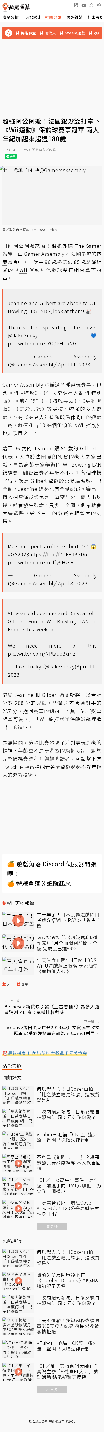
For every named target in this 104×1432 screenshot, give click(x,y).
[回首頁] (16, 7)
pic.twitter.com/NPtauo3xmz (41, 653)
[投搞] (76, 5)
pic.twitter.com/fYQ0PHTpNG (42, 343)
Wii (9, 984)
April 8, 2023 (73, 583)
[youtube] (83, 5)
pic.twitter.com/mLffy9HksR (41, 562)
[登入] (91, 5)
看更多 (52, 1226)
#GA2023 (18, 554)
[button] (99, 5)
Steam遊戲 (75, 33)
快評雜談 (74, 17)
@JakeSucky (23, 335)
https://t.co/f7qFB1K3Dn (58, 554)
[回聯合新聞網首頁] (5, 7)
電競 (24, 984)
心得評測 (32, 17)
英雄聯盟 (28, 33)
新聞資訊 (53, 17)
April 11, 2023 (74, 364)
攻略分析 (10, 17)
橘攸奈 (50, 33)
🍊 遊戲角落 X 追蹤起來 (39, 883)
